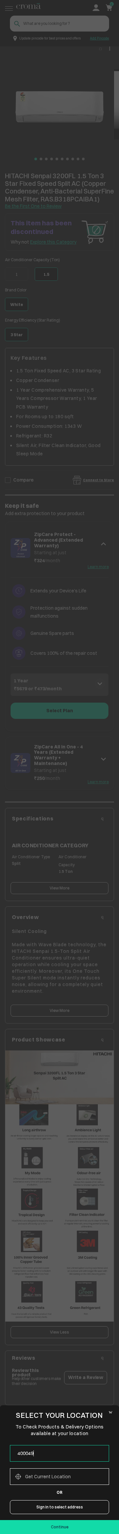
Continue (59, 1526)
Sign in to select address (59, 1506)
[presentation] (59, 1453)
